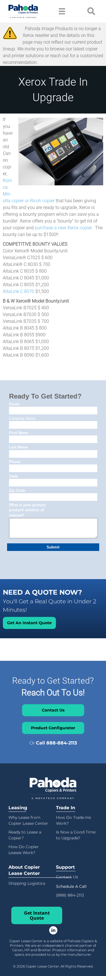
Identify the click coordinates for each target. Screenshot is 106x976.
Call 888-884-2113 (56, 743)
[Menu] (62, 11)
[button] (71, 886)
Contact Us (67, 876)
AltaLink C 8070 (18, 291)
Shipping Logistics (26, 883)
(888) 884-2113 (70, 895)
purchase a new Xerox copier (63, 227)
